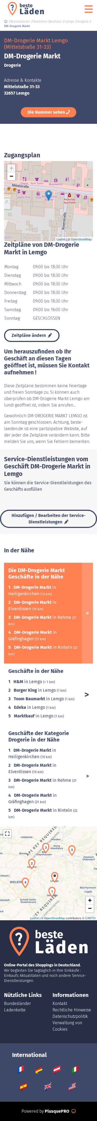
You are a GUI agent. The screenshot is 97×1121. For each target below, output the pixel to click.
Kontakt (60, 1003)
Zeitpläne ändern (29, 335)
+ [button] (11, 168)
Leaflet (61, 239)
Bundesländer (17, 1003)
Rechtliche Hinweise (72, 1009)
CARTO (90, 918)
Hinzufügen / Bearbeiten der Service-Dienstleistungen (49, 518)
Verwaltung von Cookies (67, 1026)
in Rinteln (43, 647)
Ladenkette (15, 1009)
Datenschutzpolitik (70, 1016)
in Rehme (43, 617)
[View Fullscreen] (7, 834)
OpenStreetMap (81, 239)
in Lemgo (28, 681)
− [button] (11, 176)
